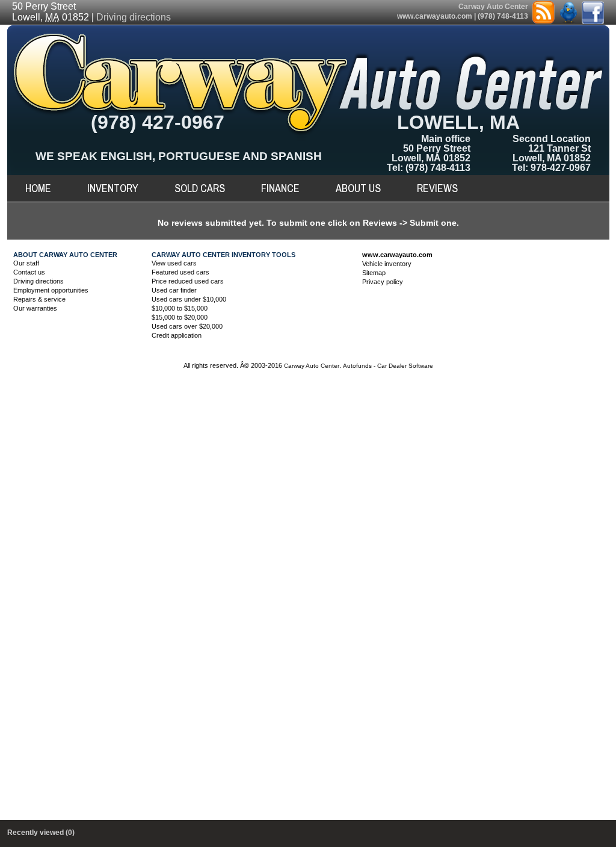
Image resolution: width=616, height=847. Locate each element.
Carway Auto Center (311, 365)
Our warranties (35, 308)
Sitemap (374, 272)
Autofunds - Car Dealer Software (388, 365)
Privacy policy (382, 281)
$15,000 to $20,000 (180, 317)
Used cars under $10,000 (189, 299)
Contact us (29, 272)
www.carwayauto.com (434, 16)
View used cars (174, 263)
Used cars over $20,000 (187, 326)
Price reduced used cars (188, 281)
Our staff (26, 263)
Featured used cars (180, 272)
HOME (38, 188)
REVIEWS (437, 188)
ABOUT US (358, 188)
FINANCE (280, 188)
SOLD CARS (199, 188)
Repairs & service (39, 299)
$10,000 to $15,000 (180, 308)
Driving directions (133, 17)
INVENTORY (112, 188)
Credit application (177, 335)
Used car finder (174, 290)
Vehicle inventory (386, 263)
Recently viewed (41, 832)
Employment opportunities (50, 290)
